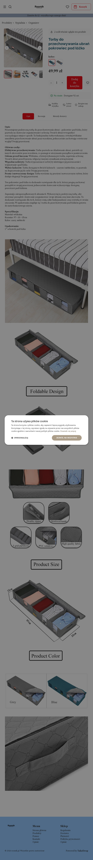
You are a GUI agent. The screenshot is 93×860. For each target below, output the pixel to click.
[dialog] (46, 430)
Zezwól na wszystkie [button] (66, 438)
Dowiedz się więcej (68, 431)
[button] (19, 438)
